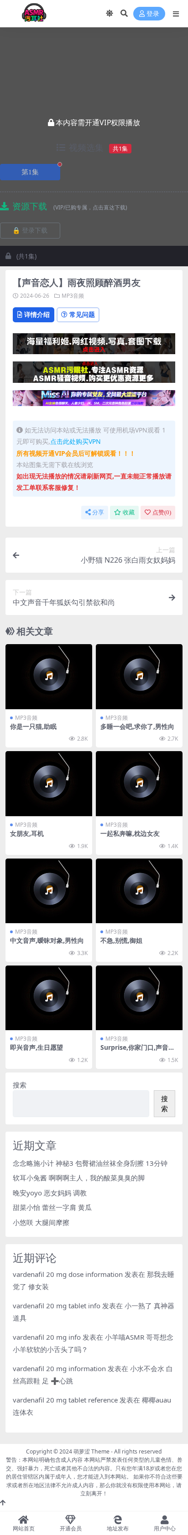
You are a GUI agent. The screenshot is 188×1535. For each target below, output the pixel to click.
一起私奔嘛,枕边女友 (130, 833)
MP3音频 (73, 296)
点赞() (161, 512)
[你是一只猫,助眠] (48, 676)
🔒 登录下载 (29, 230)
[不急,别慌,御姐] (139, 891)
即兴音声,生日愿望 (36, 1047)
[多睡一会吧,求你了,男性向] (139, 676)
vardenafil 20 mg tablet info (56, 1305)
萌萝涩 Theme (91, 1451)
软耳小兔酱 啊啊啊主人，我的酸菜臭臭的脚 (79, 1177)
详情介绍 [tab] (37, 314)
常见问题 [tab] (82, 314)
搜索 (19, 1084)
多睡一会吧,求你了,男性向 (137, 726)
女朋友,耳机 (27, 833)
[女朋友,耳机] (48, 783)
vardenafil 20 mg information (59, 1368)
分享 (98, 512)
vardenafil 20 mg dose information (68, 1274)
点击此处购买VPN (75, 441)
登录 (152, 13)
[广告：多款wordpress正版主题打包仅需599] (94, 346)
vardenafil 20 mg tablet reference (65, 1399)
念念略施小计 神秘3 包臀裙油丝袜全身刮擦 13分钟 (90, 1163)
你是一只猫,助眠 (33, 726)
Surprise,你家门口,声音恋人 (137, 1051)
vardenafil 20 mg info (47, 1337)
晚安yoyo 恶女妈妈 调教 (50, 1192)
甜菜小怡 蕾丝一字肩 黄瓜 (52, 1207)
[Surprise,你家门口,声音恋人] (139, 998)
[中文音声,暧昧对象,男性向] (48, 891)
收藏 (129, 512)
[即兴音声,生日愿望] (48, 998)
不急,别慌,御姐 (121, 940)
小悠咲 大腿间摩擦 (41, 1222)
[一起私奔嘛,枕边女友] (139, 783)
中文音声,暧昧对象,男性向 (47, 940)
